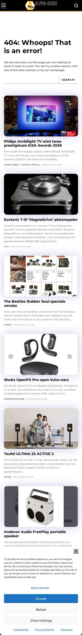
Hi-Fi (6, 246)
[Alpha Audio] (41, 5)
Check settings (41, 620)
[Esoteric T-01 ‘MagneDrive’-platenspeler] (41, 194)
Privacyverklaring (44, 629)
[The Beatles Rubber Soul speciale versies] (41, 276)
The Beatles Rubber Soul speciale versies (34, 303)
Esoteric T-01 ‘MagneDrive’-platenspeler (41, 219)
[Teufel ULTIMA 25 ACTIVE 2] (41, 428)
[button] (76, 551)
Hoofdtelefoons (14, 399)
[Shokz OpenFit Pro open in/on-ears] (41, 354)
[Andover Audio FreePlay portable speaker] (41, 506)
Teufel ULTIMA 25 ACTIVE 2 (29, 454)
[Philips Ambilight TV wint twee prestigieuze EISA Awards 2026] (41, 116)
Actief (8, 477)
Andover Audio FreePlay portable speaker (35, 534)
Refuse (41, 609)
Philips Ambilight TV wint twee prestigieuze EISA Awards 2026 (33, 143)
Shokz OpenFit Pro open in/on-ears (36, 380)
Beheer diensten (40, 587)
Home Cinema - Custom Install (22, 165)
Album (8, 325)
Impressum (66, 629)
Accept (41, 598)
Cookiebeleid (21, 629)
